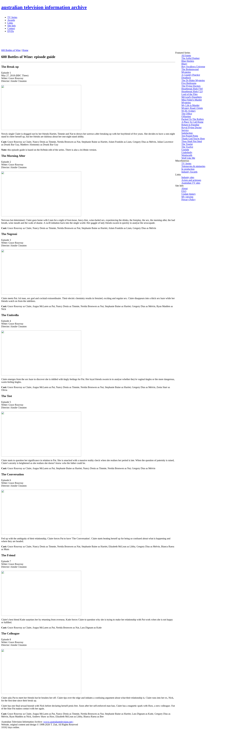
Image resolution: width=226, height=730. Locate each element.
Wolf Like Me (188, 158)
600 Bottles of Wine (11, 50)
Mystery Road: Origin (192, 108)
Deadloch (186, 77)
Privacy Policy (188, 199)
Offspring (186, 116)
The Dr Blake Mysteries (193, 80)
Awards (11, 20)
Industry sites (187, 177)
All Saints (186, 55)
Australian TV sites (190, 183)
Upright (185, 149)
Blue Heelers (187, 61)
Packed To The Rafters (192, 119)
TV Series (12, 17)
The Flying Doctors (190, 86)
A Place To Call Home (192, 122)
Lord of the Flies (189, 94)
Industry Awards (189, 171)
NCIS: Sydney (188, 111)
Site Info (11, 25)
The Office (186, 113)
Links (10, 23)
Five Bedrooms (188, 83)
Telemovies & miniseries (193, 166)
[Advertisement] (75, 42)
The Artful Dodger (190, 58)
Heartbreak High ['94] (192, 88)
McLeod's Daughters (191, 97)
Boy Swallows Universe (193, 66)
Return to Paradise (190, 124)
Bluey (184, 63)
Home (25, 50)
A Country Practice (190, 75)
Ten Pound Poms (189, 135)
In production (187, 169)
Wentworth (186, 155)
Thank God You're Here (193, 138)
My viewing (187, 196)
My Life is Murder (190, 105)
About (184, 188)
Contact (11, 28)
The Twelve (187, 147)
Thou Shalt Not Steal (191, 141)
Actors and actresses (191, 180)
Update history (188, 194)
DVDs (10, 31)
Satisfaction (187, 133)
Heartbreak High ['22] (192, 91)
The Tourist (187, 144)
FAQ (183, 191)
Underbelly (186, 152)
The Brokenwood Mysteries (190, 70)
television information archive (44, 7)
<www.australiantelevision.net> (58, 721)
